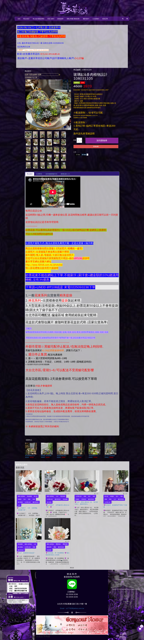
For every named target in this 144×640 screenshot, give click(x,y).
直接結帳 (96, 146)
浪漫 (85, 496)
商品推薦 (29, 496)
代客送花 (83, 499)
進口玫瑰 (20, 502)
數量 (74, 140)
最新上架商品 (21, 496)
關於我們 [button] (86, 19)
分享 (74, 152)
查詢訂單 (105, 19)
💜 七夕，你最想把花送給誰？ (26, 553)
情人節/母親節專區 (38, 19)
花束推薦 (65, 499)
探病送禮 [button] (60, 19)
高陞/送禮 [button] (50, 19)
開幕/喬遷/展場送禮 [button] (73, 19)
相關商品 (29, 440)
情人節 (35, 496)
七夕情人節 (28, 502)
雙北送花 (62, 496)
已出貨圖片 (95, 19)
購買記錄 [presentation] (65, 174)
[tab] (29, 174)
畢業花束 (58, 544)
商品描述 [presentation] (30, 174)
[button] (127, 19)
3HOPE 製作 (126, 601)
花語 (29, 499)
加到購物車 (101, 140)
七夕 (19, 505)
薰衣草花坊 (36, 502)
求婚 (34, 499)
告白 (25, 499)
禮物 (55, 547)
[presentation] (39, 174)
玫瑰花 (19, 499)
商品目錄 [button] (26, 19)
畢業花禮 (65, 544)
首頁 (19, 19)
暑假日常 (49, 547)
